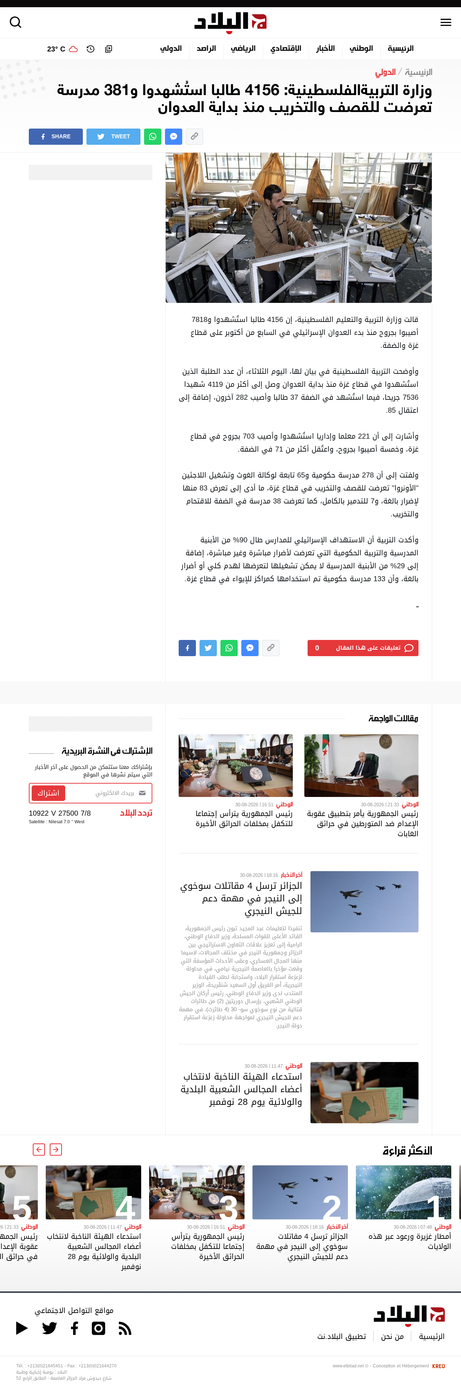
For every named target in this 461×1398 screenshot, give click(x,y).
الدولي (171, 49)
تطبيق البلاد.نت (341, 1336)
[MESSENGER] (173, 137)
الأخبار (325, 49)
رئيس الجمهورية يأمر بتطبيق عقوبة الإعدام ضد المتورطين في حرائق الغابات (363, 823)
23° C (56, 49)
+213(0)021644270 (98, 1366)
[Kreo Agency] (437, 1366)
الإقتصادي (285, 49)
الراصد (206, 49)
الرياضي (243, 49)
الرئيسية (401, 49)
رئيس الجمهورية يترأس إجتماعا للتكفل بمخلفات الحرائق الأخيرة (244, 818)
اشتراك (48, 793)
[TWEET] (208, 648)
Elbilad (230, 23)
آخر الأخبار (291, 874)
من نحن (392, 1336)
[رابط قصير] (194, 137)
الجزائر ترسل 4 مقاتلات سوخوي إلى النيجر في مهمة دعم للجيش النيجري (241, 898)
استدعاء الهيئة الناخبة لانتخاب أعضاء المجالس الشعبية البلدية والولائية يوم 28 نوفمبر (241, 1089)
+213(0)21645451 (45, 1366)
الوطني (361, 49)
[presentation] (56, 1149)
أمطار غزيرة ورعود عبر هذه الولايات (409, 1241)
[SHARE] (187, 648)
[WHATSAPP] (152, 137)
